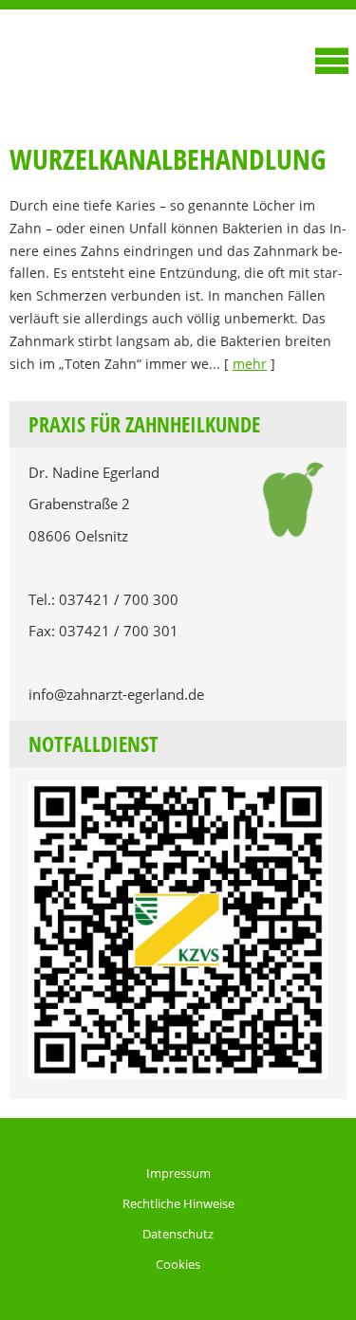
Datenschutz (178, 1233)
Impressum (178, 1173)
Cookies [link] (178, 1264)
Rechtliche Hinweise (178, 1203)
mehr (250, 364)
